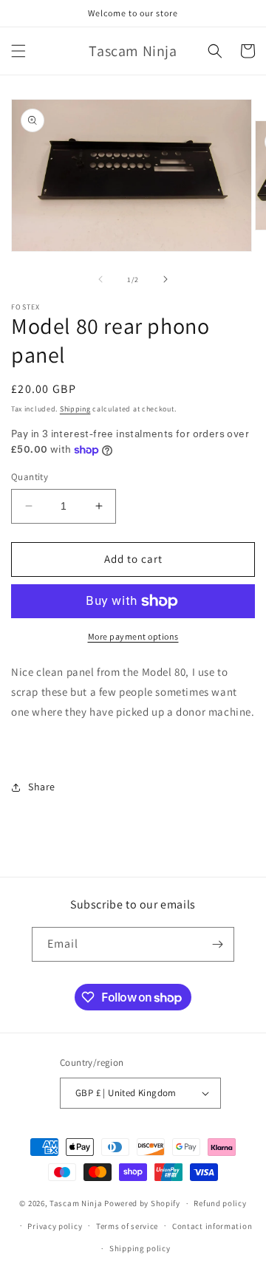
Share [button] (41, 786)
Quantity (29, 476)
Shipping (75, 409)
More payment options (133, 636)
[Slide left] (100, 279)
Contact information (212, 1226)
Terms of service (127, 1226)
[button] (18, 51)
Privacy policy (54, 1226)
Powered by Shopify (142, 1203)
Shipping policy (140, 1248)
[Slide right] (165, 279)
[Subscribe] (217, 944)
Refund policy (220, 1203)
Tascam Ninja (76, 1203)
